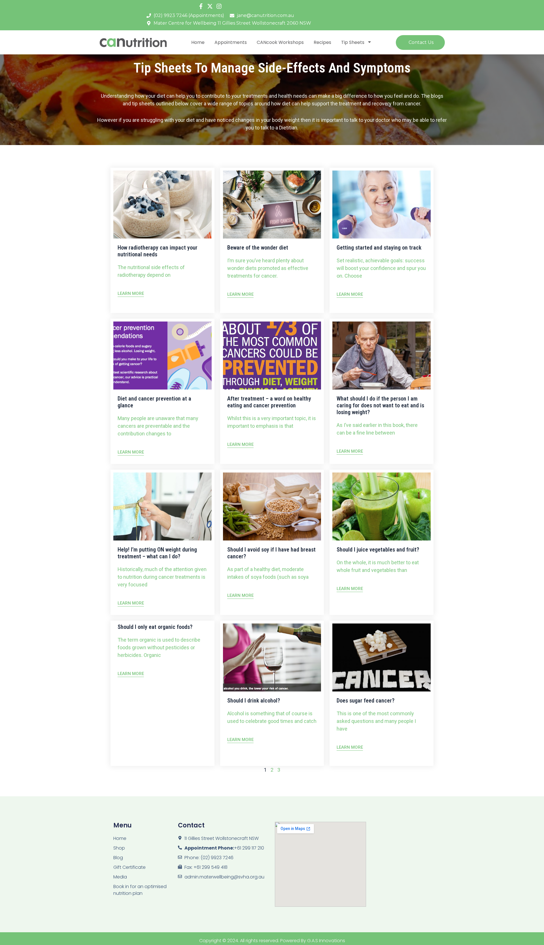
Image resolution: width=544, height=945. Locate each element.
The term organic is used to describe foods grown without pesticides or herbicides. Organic (159, 647)
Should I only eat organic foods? (155, 626)
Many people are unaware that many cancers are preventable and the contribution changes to (158, 426)
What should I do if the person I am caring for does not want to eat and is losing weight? (380, 405)
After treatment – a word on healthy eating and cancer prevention (269, 402)
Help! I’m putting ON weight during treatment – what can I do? (157, 553)
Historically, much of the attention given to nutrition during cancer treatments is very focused (162, 577)
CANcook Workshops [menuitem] (280, 42)
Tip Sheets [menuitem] (352, 42)
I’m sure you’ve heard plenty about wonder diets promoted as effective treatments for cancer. (267, 268)
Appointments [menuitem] (230, 42)
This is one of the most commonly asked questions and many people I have (376, 721)
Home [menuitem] (198, 42)
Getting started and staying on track (379, 247)
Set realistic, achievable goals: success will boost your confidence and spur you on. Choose (381, 268)
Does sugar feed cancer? (365, 700)
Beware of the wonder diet (257, 247)
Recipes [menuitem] (322, 42)
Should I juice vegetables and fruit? (378, 549)
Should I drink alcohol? (253, 700)
